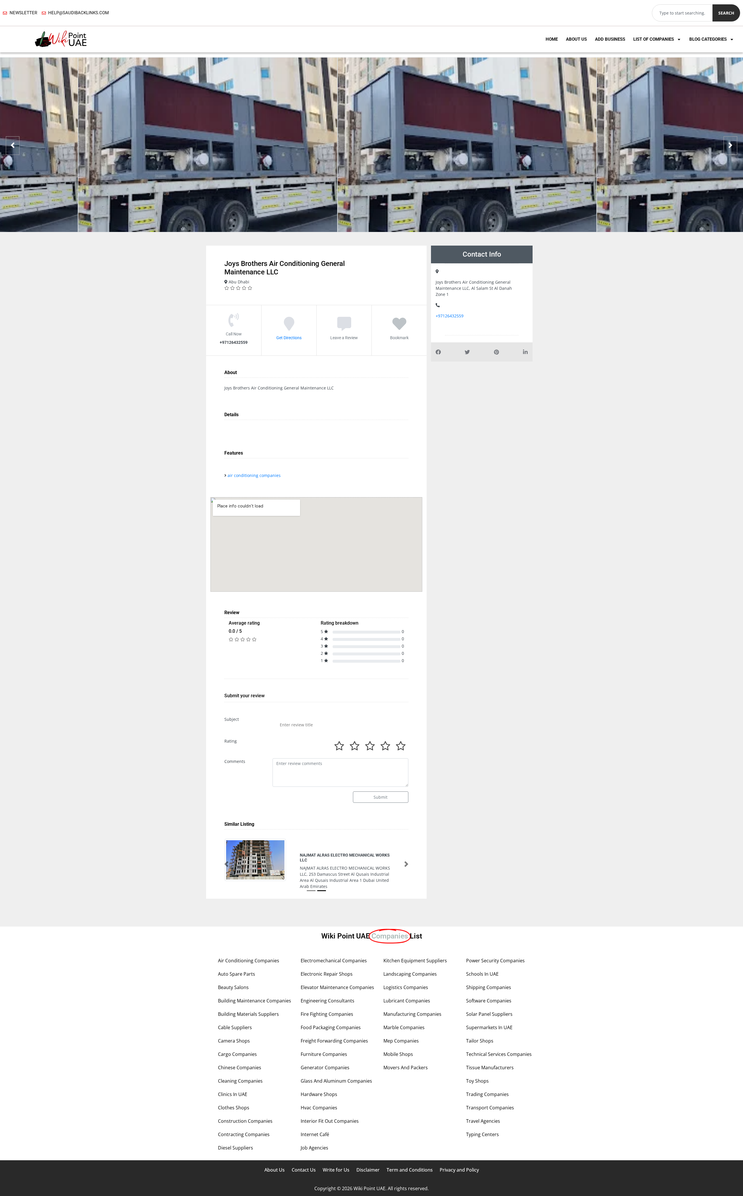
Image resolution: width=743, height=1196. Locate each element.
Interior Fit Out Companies (330, 1109)
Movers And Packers (405, 1056)
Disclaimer (368, 1158)
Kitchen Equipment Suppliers (415, 949)
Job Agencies (314, 1136)
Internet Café (315, 1123)
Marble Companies (404, 1016)
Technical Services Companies (499, 1042)
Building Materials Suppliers (248, 1002)
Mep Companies (401, 1029)
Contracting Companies (244, 1123)
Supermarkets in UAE (489, 1016)
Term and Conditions (410, 1158)
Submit (380, 797)
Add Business (610, 39)
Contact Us (304, 1158)
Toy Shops (477, 1069)
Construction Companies (245, 1109)
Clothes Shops (233, 1096)
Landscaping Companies (410, 962)
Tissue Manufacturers (490, 1056)
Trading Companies (487, 1082)
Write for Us (336, 1158)
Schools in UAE (482, 962)
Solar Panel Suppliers (489, 1002)
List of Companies (653, 39)
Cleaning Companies (240, 1069)
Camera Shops (234, 1029)
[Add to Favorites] (399, 328)
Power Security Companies (495, 949)
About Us (576, 39)
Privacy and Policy (459, 1158)
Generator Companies (325, 1056)
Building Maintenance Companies (254, 989)
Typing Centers (482, 1123)
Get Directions (289, 337)
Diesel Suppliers (235, 1136)
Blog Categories (708, 39)
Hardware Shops (319, 1082)
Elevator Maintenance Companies (337, 975)
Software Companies (488, 989)
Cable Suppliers (235, 1016)
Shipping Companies (488, 975)
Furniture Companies (324, 1042)
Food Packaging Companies (331, 1016)
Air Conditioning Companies (248, 949)
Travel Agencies (483, 1109)
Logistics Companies (405, 975)
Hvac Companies (319, 1096)
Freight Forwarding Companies (334, 1029)
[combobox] (682, 13)
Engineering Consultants (327, 989)
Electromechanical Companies (334, 949)
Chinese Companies (239, 1056)
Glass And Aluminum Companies (336, 1069)
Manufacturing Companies (412, 1002)
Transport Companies (490, 1096)
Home (552, 39)
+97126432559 (450, 316)
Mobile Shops (398, 1042)
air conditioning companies (254, 475)
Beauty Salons (233, 975)
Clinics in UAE (232, 1082)
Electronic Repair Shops (327, 962)
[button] (226, 858)
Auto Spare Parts (236, 962)
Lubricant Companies (406, 989)
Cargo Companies (237, 1042)
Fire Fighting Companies (327, 1002)
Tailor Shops (479, 1029)
